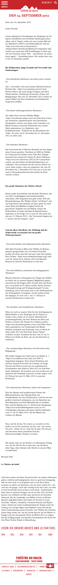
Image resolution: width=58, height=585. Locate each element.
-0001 (50, 535)
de (51, 2)
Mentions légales (45, 570)
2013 (21, 535)
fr (42, 2)
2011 (40, 535)
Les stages (6, 570)
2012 (31, 535)
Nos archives (18, 570)
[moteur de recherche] (55, 2)
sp (48, 2)
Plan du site (31, 570)
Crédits (29, 574)
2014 (12, 535)
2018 (3, 535)
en (45, 2)
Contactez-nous (8, 566)
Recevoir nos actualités (26, 566)
